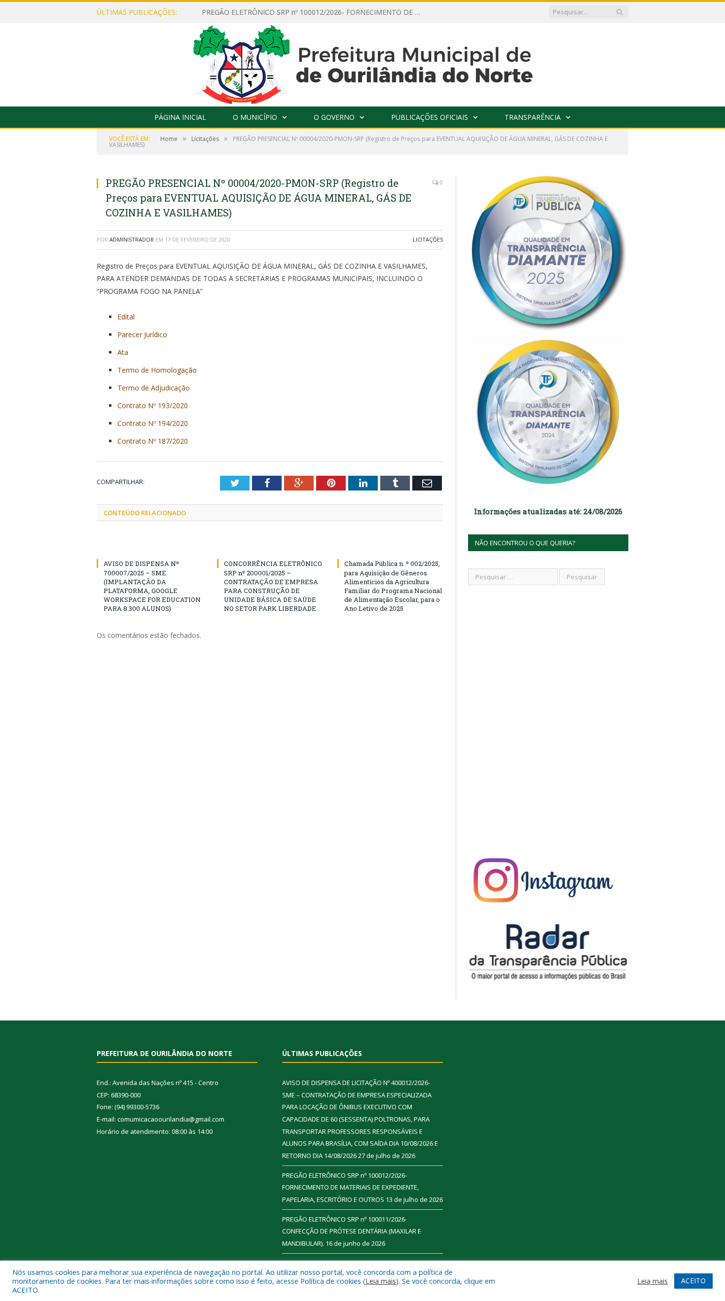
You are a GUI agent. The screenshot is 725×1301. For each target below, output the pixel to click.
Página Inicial (180, 117)
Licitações (428, 239)
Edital (126, 316)
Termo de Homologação (157, 370)
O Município (255, 117)
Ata (122, 352)
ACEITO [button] (693, 1280)
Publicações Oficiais (429, 117)
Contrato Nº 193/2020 (152, 405)
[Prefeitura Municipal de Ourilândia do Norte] (363, 62)
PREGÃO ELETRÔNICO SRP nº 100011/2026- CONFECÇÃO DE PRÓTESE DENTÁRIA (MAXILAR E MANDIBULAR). (351, 1231)
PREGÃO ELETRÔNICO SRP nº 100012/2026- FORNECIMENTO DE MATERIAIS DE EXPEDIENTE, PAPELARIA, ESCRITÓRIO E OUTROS (315, 12)
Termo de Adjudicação (153, 387)
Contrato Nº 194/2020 (152, 423)
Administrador (131, 239)
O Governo (334, 117)
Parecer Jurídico (142, 334)
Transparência (533, 117)
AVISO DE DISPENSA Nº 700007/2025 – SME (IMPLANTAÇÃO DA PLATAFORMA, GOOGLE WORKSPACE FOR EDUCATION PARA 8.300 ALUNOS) (152, 586)
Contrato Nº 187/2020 (152, 441)
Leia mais (380, 1280)
